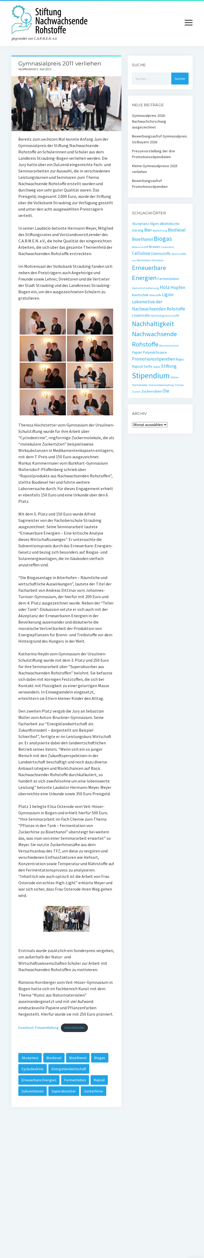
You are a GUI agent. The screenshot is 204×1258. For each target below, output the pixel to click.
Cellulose (141, 253)
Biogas (99, 1057)
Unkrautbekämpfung (161, 385)
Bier (148, 230)
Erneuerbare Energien (39, 1080)
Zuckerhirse (93, 1091)
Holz (165, 287)
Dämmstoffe (161, 253)
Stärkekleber (140, 385)
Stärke (174, 377)
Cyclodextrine (33, 1068)
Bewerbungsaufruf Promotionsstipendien (150, 183)
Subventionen (33, 1091)
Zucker (136, 391)
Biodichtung (160, 230)
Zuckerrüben (151, 391)
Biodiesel (53, 1057)
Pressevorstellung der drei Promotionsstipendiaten (153, 154)
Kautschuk (140, 294)
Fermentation (75, 1080)
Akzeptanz (30, 1057)
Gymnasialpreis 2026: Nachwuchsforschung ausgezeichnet (149, 121)
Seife (148, 366)
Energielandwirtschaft (69, 1068)
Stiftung (169, 366)
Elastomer (157, 260)
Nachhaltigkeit (153, 323)
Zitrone (179, 385)
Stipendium (151, 375)
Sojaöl (156, 366)
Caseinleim (167, 247)
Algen (154, 223)
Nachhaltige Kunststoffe (165, 315)
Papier (137, 352)
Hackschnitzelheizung (145, 288)
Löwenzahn (141, 315)
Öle (166, 391)
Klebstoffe (155, 295)
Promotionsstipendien (153, 359)
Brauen (154, 246)
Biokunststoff (140, 247)
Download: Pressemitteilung (38, 1027)
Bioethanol (77, 1057)
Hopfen (178, 287)
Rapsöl (99, 1080)
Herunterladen (74, 1027)
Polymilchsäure (155, 352)
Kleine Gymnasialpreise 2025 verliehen (154, 168)
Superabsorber (64, 1091)
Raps (180, 359)
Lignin (167, 294)
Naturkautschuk (169, 345)
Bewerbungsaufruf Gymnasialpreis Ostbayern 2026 (159, 139)
